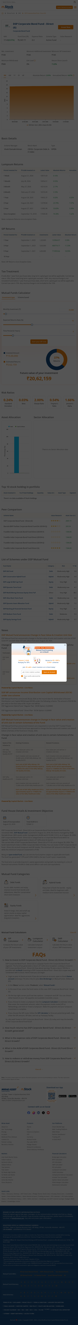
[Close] (65, 645)
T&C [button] (25, 678)
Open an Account (49, 672)
